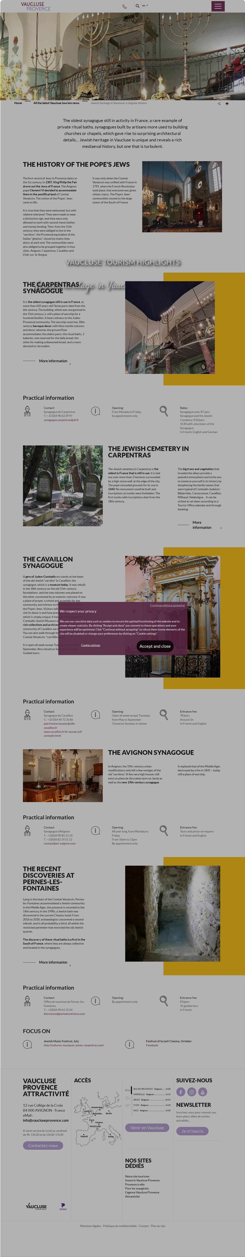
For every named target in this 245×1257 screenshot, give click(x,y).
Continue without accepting (167, 605)
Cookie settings (90, 645)
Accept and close (155, 646)
